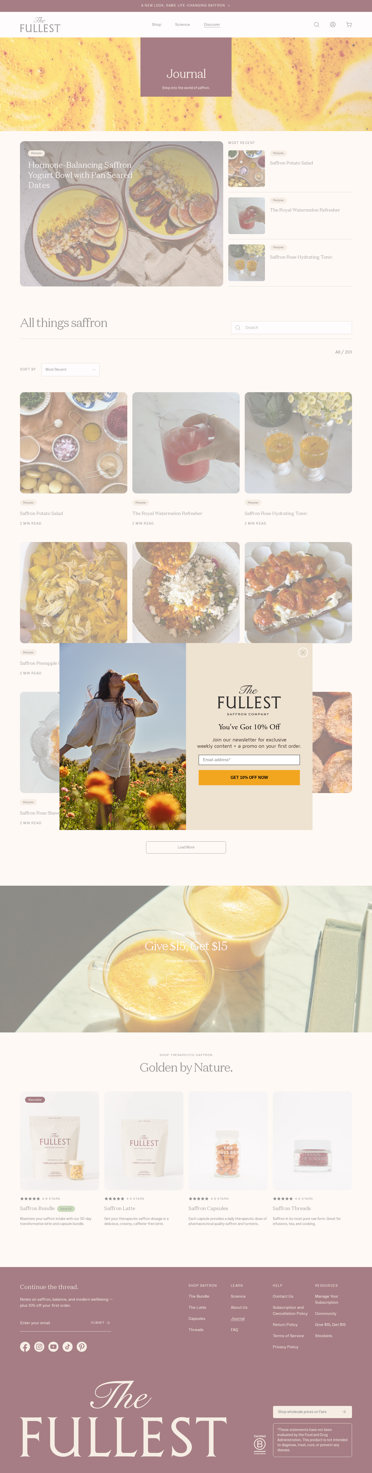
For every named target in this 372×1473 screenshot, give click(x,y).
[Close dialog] (303, 652)
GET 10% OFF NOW (249, 777)
